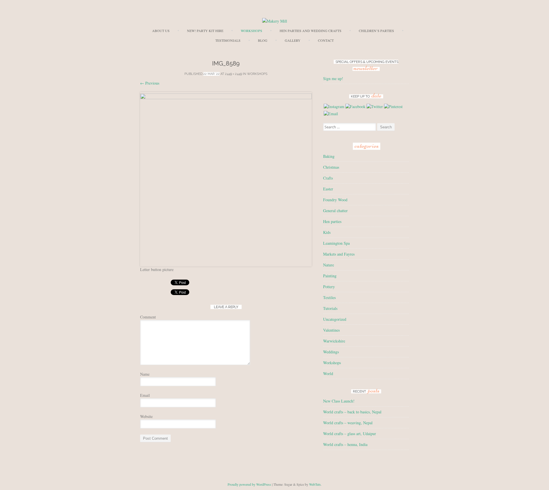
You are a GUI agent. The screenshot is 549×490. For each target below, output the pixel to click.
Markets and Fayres (339, 254)
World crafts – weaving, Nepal (348, 422)
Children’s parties (376, 30)
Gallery (293, 40)
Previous (149, 83)
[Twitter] (374, 106)
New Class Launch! (339, 401)
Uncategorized (334, 319)
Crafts (328, 178)
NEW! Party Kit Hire (205, 30)
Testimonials (227, 40)
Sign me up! (333, 78)
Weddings (331, 351)
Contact (326, 40)
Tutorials (330, 308)
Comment (148, 317)
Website (146, 416)
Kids (327, 232)
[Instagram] (334, 106)
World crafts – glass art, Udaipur (349, 433)
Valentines (331, 330)
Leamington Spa (336, 243)
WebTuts (315, 484)
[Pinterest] (393, 106)
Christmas (331, 167)
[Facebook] (355, 106)
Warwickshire (334, 341)
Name (145, 374)
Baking (329, 156)
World (328, 373)
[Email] (331, 113)
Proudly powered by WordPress (249, 484)
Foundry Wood (335, 199)
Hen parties (332, 221)
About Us (161, 30)
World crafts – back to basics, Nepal (352, 412)
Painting (330, 275)
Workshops (251, 30)
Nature (328, 265)
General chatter (335, 210)
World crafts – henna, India (345, 444)
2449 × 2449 (233, 74)
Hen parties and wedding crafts (310, 30)
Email (145, 395)
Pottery (329, 286)
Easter (328, 189)
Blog (262, 40)
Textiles (329, 297)
